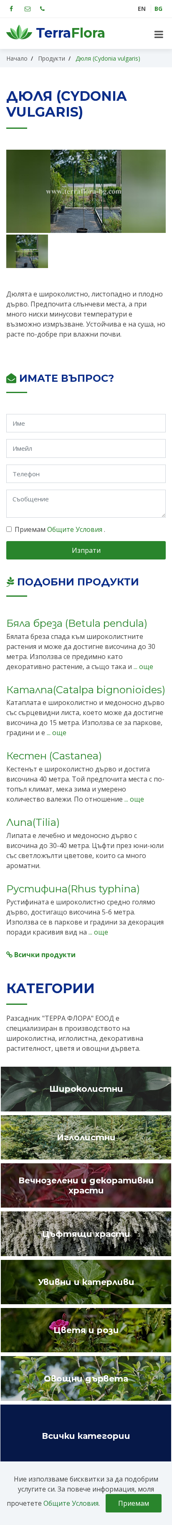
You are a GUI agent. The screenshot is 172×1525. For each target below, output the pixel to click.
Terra (68, 33)
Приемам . (60, 529)
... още (142, 666)
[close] (159, 34)
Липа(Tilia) (33, 822)
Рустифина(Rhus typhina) (73, 889)
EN (142, 9)
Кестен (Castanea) (54, 756)
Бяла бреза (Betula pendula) (76, 623)
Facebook (11, 8)
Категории (50, 988)
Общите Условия (75, 529)
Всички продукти (44, 954)
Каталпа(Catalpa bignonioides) (85, 690)
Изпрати (86, 550)
